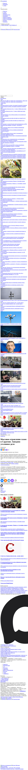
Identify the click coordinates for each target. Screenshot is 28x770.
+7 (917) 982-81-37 (13, 25)
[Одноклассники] (16, 29)
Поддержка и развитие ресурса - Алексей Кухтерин (12, 768)
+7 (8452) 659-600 (4, 25)
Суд (4, 666)
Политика (5, 667)
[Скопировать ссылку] (8, 450)
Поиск (2, 97)
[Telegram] (3, 29)
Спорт (4, 672)
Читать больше (22, 592)
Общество (3, 436)
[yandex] (6, 765)
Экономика (5, 669)
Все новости (3, 98)
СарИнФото (6, 673)
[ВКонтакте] (1, 450)
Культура (5, 671)
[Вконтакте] (9, 29)
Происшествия (6, 665)
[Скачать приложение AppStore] (6, 28)
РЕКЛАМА (3, 681)
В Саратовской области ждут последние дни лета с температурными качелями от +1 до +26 (13, 592)
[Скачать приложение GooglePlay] (16, 28)
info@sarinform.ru (12, 645)
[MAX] (7, 450)
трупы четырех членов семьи (7, 462)
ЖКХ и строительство (8, 670)
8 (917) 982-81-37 (9, 644)
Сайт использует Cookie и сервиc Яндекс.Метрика (12, 696)
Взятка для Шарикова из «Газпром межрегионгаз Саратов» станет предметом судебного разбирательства (12, 589)
